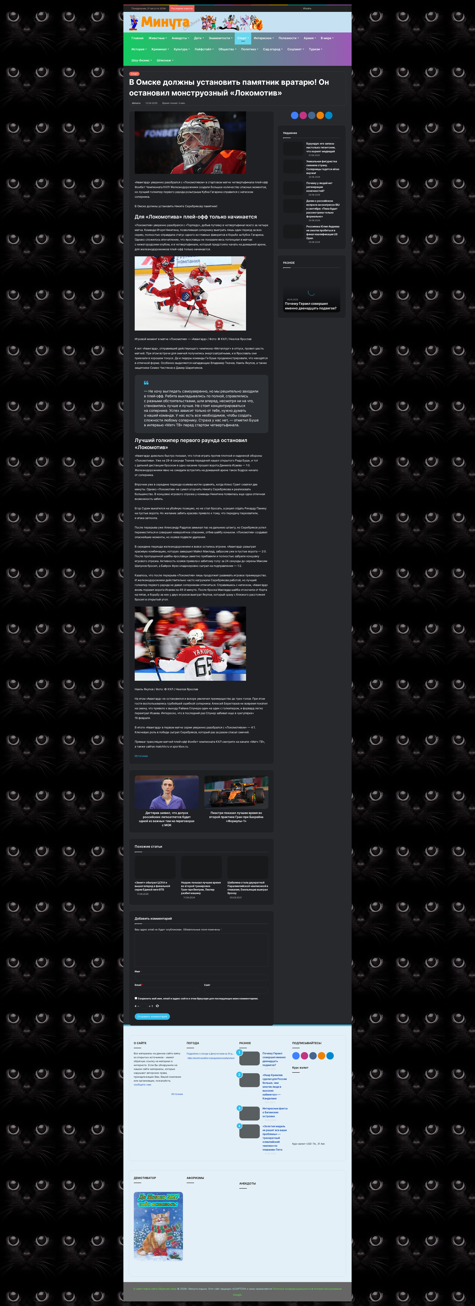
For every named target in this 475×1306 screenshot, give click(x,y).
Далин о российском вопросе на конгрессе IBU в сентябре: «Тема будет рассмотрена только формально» (323, 208)
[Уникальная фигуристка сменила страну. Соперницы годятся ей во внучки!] (293, 166)
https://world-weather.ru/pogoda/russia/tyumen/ (211, 1058)
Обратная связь (167, 1288)
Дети (198, 38)
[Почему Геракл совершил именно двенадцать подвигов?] (249, 1058)
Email (139, 984)
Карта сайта (150, 1288)
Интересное (262, 38)
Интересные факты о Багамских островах (275, 1112)
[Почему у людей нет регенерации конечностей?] (293, 188)
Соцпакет (294, 49)
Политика (248, 49)
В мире (326, 38)
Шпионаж (164, 60)
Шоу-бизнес (141, 60)
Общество (226, 49)
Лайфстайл (203, 49)
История (138, 49)
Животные (157, 38)
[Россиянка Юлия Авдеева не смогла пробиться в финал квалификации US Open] (293, 232)
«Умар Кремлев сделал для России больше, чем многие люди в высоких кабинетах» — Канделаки (275, 1086)
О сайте (138, 1288)
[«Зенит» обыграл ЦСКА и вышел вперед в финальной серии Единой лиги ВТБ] (155, 867)
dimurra (136, 103)
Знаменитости (219, 38)
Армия (309, 38)
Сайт (207, 984)
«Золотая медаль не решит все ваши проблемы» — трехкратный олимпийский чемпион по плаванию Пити (275, 1138)
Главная (137, 38)
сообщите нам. (143, 1084)
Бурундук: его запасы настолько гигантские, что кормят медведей (320, 147)
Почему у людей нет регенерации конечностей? (319, 186)
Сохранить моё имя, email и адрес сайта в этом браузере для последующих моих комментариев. (198, 998)
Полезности (288, 38)
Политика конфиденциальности (292, 1288)
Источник (141, 756)
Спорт (242, 38)
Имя (138, 971)
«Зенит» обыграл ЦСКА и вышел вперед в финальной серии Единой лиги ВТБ (152, 886)
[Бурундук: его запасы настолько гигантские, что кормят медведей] (293, 149)
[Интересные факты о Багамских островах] (249, 1114)
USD (308, 1143)
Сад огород (271, 49)
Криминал (159, 49)
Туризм (314, 49)
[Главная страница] (196, 23)
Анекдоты (179, 38)
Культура (180, 49)
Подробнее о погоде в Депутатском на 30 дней (211, 1053)
